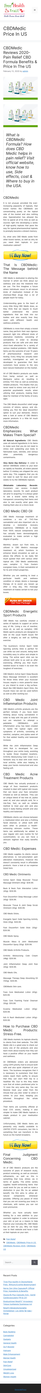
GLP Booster (8, 1347)
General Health (10, 1343)
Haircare (7, 1350)
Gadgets (7, 1339)
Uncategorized (9, 1369)
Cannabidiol (8, 1335)
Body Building (9, 1332)
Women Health (9, 1377)
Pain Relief (11, 1239)
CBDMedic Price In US (26, 1242)
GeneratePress (20, 1389)
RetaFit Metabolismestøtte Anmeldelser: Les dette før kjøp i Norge (17, 1311)
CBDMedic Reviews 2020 (14, 1246)
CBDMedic (10, 1242)
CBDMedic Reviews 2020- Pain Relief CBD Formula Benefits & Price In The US (20, 57)
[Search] (34, 1262)
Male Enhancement (11, 1354)
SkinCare (7, 1365)
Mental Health (9, 1358)
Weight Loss (8, 1373)
